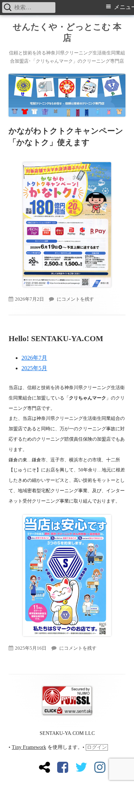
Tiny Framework (29, 747)
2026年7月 (34, 358)
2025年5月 (34, 368)
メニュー (124, 7)
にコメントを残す (75, 299)
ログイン (97, 747)
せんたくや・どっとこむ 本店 (67, 32)
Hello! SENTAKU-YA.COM (56, 338)
